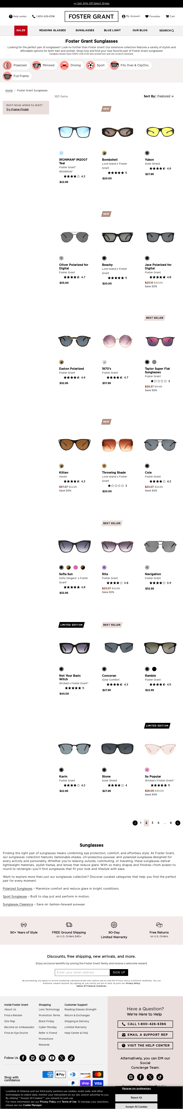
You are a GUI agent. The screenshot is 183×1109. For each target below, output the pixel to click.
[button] (52, 31)
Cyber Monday (48, 1027)
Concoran (109, 675)
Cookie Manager (32, 1105)
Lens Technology (49, 1009)
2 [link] (146, 823)
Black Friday (46, 1021)
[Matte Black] (147, 153)
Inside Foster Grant (16, 1005)
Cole (148, 472)
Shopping (45, 1005)
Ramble (150, 675)
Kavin (63, 776)
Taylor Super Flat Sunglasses (157, 370)
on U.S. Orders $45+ (68, 936)
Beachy (107, 264)
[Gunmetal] (61, 258)
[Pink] (76, 567)
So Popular (153, 776)
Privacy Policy (48, 1102)
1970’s (106, 368)
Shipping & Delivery (77, 1021)
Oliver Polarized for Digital (73, 266)
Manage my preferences (136, 1089)
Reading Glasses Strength (81, 1009)
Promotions (46, 1039)
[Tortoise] (104, 153)
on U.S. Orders (159, 936)
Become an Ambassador (19, 1027)
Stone (106, 776)
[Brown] (104, 466)
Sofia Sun (66, 574)
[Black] (104, 258)
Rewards (44, 1045)
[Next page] (178, 823)
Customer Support (76, 1005)
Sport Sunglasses (15, 896)
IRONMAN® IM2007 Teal (73, 161)
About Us (10, 1009)
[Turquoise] (61, 153)
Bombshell (110, 159)
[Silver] (104, 362)
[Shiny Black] (154, 669)
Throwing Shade (114, 472)
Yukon (149, 159)
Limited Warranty (75, 1027)
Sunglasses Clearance (18, 904)
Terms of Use (69, 1102)
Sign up (119, 972)
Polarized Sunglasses (17, 888)
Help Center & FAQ (76, 1033)
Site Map (9, 1021)
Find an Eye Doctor (16, 1033)
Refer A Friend (48, 1033)
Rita (105, 574)
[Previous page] (135, 823)
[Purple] (104, 567)
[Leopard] (83, 567)
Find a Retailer (13, 1015)
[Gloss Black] (104, 669)
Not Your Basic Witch (70, 677)
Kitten (63, 472)
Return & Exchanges (77, 1015)
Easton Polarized (71, 368)
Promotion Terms (49, 1015)
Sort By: (150, 96)
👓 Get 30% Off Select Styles (91, 3)
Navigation (153, 574)
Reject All (136, 1098)
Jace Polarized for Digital (158, 266)
